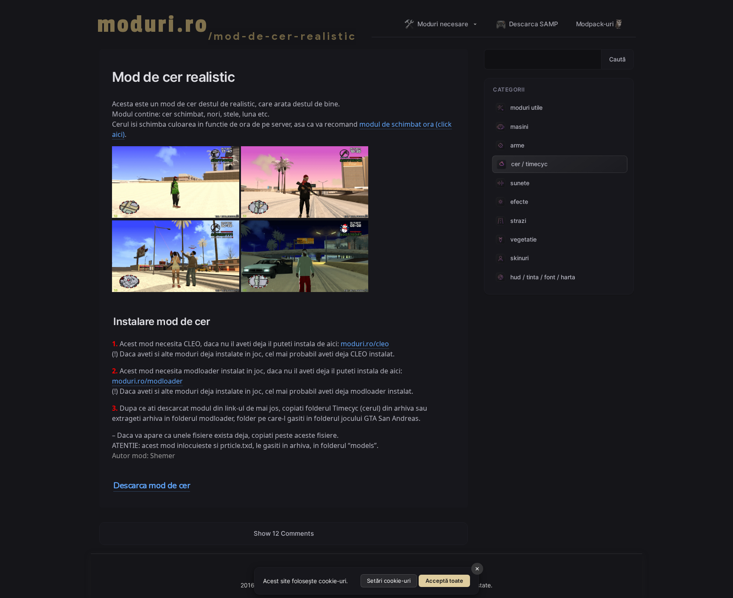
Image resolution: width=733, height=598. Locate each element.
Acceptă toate (444, 580)
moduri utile (526, 107)
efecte (519, 201)
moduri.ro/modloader (147, 381)
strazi (518, 220)
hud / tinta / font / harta (542, 277)
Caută (617, 59)
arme (517, 145)
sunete (519, 182)
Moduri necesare (442, 24)
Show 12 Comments (284, 533)
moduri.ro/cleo (365, 343)
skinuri (519, 257)
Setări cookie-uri (389, 580)
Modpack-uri (595, 24)
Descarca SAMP (533, 24)
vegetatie (523, 239)
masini (519, 126)
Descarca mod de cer (151, 485)
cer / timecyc (529, 163)
